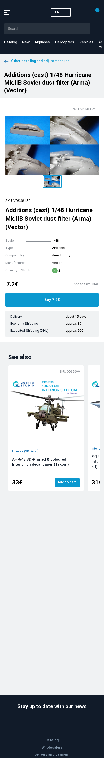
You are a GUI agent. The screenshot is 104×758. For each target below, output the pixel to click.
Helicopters (64, 42)
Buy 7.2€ (52, 299)
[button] (52, 181)
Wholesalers (52, 747)
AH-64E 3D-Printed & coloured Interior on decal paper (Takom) (40, 462)
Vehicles (86, 42)
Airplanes (42, 42)
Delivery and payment (52, 754)
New (26, 42)
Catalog (10, 42)
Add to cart (67, 482)
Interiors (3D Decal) (25, 451)
